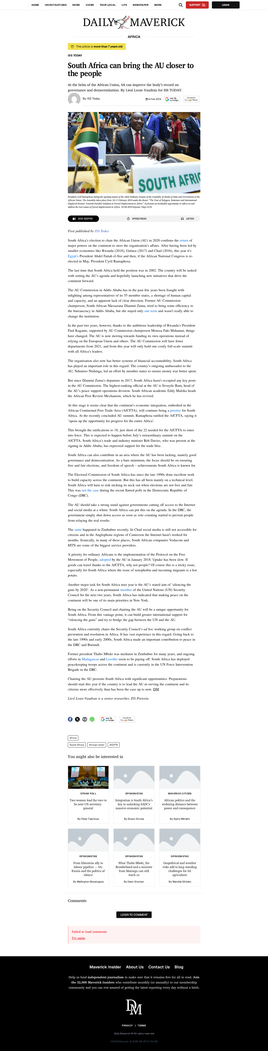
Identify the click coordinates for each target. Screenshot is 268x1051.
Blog (179, 967)
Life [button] (124, 5)
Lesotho (112, 659)
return (184, 240)
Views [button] (90, 5)
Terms (142, 1025)
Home (35, 5)
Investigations (56, 5)
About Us (135, 967)
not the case (90, 490)
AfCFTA (114, 744)
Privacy (127, 1025)
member (126, 589)
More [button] (158, 5)
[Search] (181, 5)
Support (194, 5)
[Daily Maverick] (134, 22)
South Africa (77, 744)
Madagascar (90, 659)
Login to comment (134, 915)
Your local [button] (108, 5)
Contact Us (159, 967)
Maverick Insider (105, 967)
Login (225, 5)
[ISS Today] (74, 98)
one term (150, 310)
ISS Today (93, 98)
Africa (73, 738)
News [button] (76, 5)
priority (175, 410)
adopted (105, 559)
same (78, 529)
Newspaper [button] (140, 5)
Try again (78, 938)
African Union (96, 744)
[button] (172, 99)
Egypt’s (73, 255)
